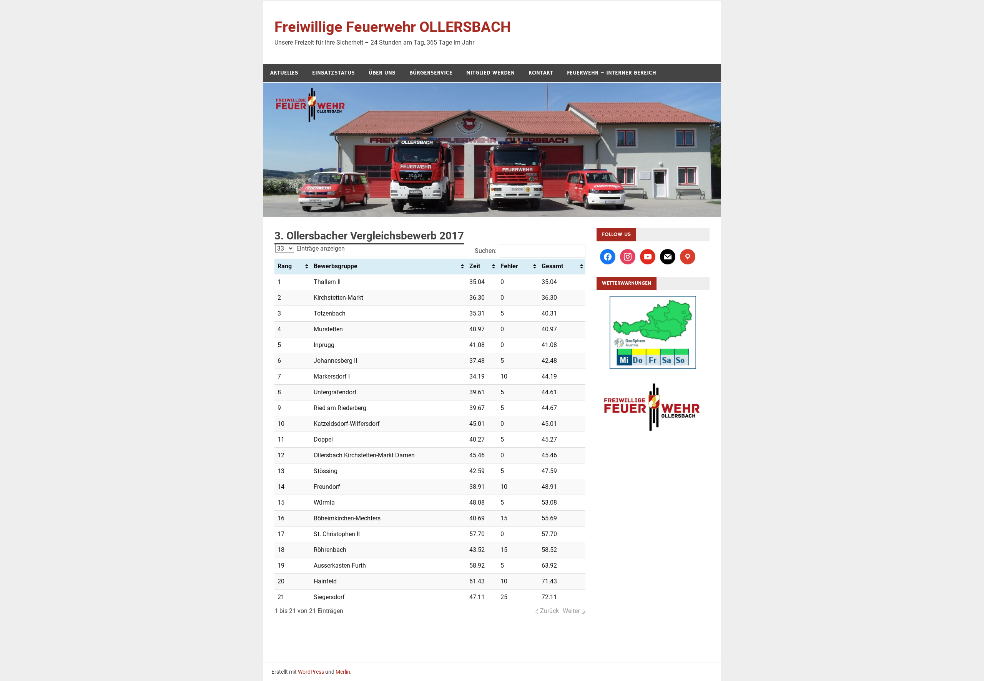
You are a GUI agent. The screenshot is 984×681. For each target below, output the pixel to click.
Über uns (382, 72)
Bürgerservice (430, 72)
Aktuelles (284, 72)
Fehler (509, 266)
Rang (285, 266)
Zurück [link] (549, 611)
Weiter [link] (571, 611)
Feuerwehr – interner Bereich (611, 72)
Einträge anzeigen (320, 248)
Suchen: (486, 250)
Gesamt (552, 266)
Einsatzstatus (333, 72)
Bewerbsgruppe (335, 266)
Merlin (343, 672)
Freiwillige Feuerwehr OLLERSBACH (392, 26)
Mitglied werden (490, 72)
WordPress (311, 672)
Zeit (474, 266)
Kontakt (541, 72)
